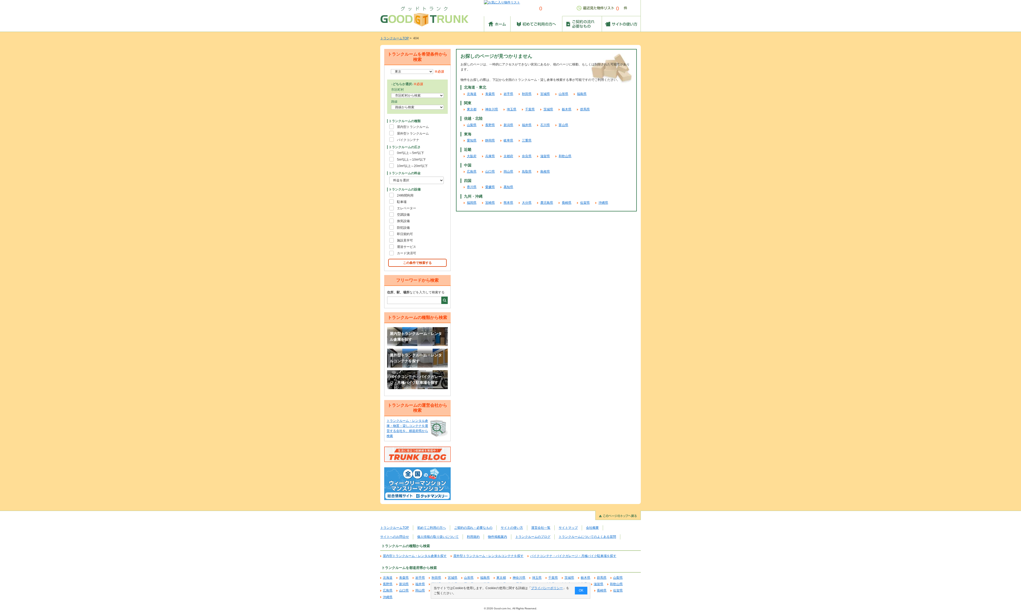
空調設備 (403, 215)
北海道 (471, 94)
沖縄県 (603, 203)
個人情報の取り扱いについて (438, 537)
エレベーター (406, 208)
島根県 (545, 171)
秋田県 (527, 94)
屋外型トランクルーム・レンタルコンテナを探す (416, 358)
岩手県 (508, 94)
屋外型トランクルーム (413, 133)
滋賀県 (545, 156)
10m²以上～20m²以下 (412, 166)
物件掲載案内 (497, 537)
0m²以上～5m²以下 (410, 153)
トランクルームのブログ (532, 537)
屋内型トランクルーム (413, 127)
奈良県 (527, 156)
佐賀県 (585, 203)
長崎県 (566, 203)
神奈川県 (491, 109)
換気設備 (403, 221)
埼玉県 (511, 109)
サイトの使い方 (512, 528)
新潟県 (508, 125)
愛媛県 (490, 187)
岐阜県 (508, 140)
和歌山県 (565, 156)
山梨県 (471, 125)
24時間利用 (405, 195)
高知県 (508, 187)
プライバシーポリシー (547, 588)
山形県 (563, 94)
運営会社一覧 (540, 528)
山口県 (490, 171)
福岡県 (471, 203)
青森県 (490, 94)
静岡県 (490, 140)
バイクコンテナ (408, 140)
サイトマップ (568, 528)
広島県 (471, 171)
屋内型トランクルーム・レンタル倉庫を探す (416, 336)
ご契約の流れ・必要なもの (473, 528)
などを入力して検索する (416, 292)
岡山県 (508, 171)
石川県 (545, 125)
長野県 (490, 125)
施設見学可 (405, 240)
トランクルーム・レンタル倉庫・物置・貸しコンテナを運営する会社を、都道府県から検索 (407, 428)
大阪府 (471, 156)
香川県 (471, 187)
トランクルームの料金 (405, 173)
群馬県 (585, 109)
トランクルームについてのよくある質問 (587, 537)
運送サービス (406, 247)
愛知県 (471, 140)
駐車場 (402, 202)
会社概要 (592, 528)
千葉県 (530, 109)
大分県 (527, 203)
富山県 (563, 125)
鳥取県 (527, 171)
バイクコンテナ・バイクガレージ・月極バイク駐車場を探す (416, 379)
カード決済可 (406, 253)
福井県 (527, 125)
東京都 (471, 109)
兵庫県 (490, 156)
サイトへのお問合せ (394, 537)
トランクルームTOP (394, 38)
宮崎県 (490, 203)
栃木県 (566, 109)
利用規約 (473, 537)
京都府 (508, 156)
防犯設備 (403, 228)
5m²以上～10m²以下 (411, 159)
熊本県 (508, 203)
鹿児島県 (546, 203)
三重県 (527, 140)
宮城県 (545, 94)
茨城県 (548, 109)
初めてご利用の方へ (431, 528)
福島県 (582, 94)
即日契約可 (405, 234)
